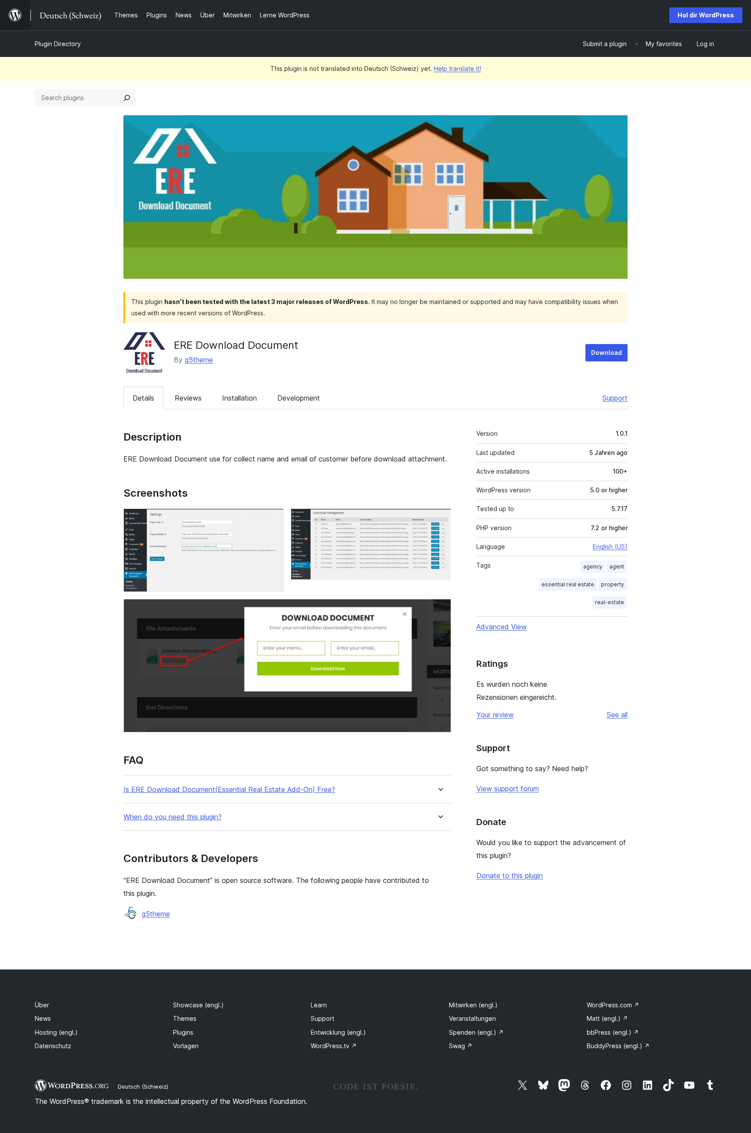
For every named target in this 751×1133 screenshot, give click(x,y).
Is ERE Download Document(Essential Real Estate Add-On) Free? (229, 789)
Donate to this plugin (509, 875)
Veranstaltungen (472, 1018)
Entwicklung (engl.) (338, 1032)
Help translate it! (457, 68)
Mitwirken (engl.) (473, 1005)
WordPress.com (613, 1005)
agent (616, 566)
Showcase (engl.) (198, 1005)
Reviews (188, 398)
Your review (495, 714)
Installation (239, 398)
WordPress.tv (334, 1045)
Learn (319, 1005)
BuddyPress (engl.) (618, 1045)
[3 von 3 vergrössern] (439, 610)
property (612, 584)
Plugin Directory (58, 43)
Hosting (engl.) (56, 1032)
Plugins (183, 1032)
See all (617, 714)
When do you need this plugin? (172, 817)
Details (143, 398)
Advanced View (501, 626)
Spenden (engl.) (476, 1032)
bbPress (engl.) (613, 1032)
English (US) (610, 546)
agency (592, 566)
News (43, 1018)
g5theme (199, 359)
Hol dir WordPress (706, 15)
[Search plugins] (127, 98)
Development (298, 398)
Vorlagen (186, 1045)
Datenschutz (53, 1045)
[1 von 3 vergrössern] (272, 520)
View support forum (507, 788)
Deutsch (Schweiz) (143, 1086)
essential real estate (568, 584)
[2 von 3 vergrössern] (439, 520)
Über (42, 1005)
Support (615, 398)
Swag (460, 1045)
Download (606, 352)
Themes (184, 1018)
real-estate (609, 602)
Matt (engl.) (607, 1018)
